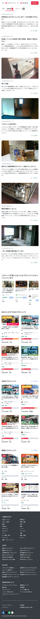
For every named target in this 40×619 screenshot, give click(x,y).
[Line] (9, 613)
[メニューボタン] (2, 3)
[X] (6, 613)
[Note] (12, 613)
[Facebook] (3, 613)
